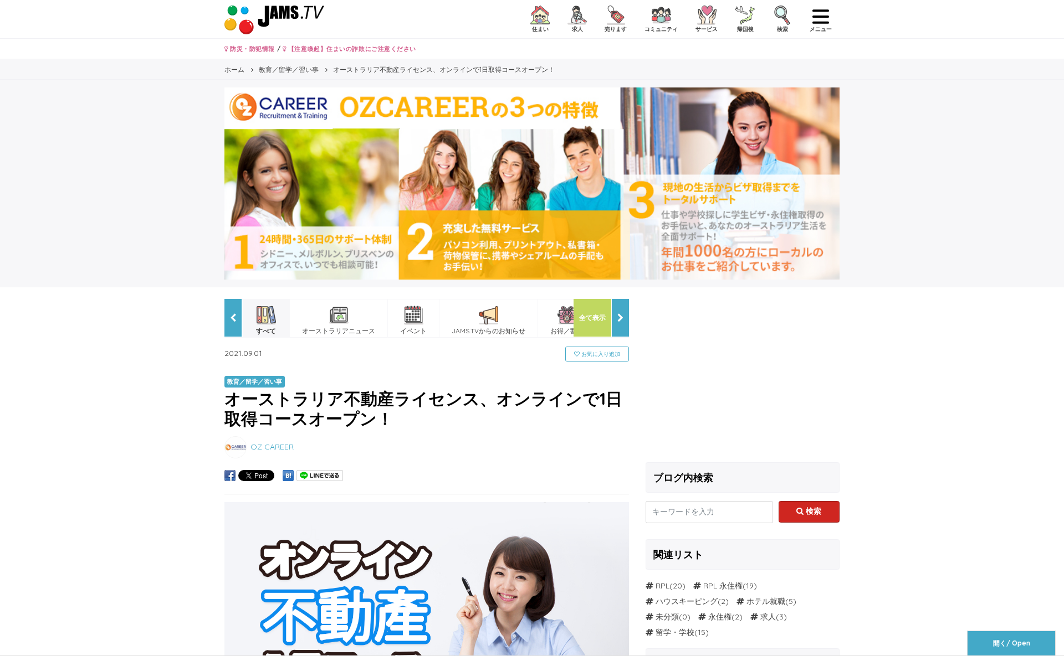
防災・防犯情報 (251, 49)
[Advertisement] (743, 376)
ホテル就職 (765, 601)
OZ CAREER (272, 447)
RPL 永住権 (723, 586)
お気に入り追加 (600, 354)
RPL (662, 586)
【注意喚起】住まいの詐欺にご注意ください (351, 49)
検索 (812, 511)
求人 (768, 617)
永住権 (720, 617)
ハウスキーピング (687, 601)
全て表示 (592, 317)
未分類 (667, 617)
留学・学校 (675, 632)
